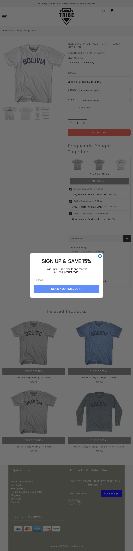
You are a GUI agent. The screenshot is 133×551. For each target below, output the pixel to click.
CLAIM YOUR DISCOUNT (66, 289)
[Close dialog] (100, 256)
